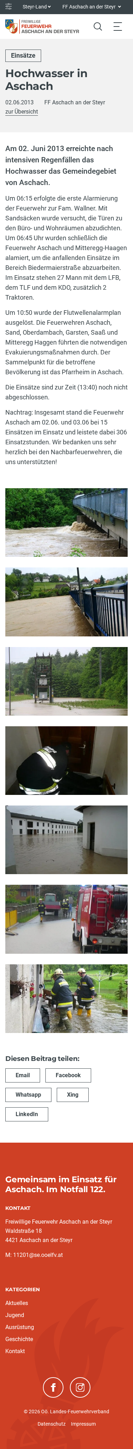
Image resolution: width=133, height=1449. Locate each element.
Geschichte (19, 1339)
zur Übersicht (21, 111)
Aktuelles (16, 1303)
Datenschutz (52, 1424)
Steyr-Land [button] (35, 7)
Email (23, 1075)
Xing (72, 1094)
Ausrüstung (19, 1327)
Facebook (68, 1075)
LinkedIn (27, 1114)
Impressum (83, 1424)
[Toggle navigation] (118, 26)
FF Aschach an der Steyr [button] (89, 7)
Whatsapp (28, 1094)
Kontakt (15, 1351)
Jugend (14, 1315)
